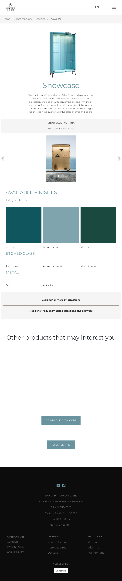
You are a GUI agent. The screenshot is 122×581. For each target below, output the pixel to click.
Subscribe (61, 570)
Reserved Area (57, 547)
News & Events (57, 542)
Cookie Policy (15, 551)
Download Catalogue (61, 420)
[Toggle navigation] (113, 7)
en (97, 7)
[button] (3, 159)
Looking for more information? (61, 300)
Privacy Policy (15, 546)
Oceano (93, 542)
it (106, 7)
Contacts (12, 541)
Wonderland (96, 552)
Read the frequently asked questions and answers (61, 310)
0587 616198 (61, 525)
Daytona (53, 552)
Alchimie (93, 547)
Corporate (15, 536)
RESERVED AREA (61, 444)
